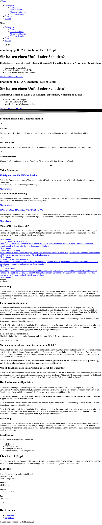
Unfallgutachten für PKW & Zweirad (19, 175)
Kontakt (8, 19)
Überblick (14, 7)
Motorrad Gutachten (18, 12)
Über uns (8, 16)
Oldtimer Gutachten (18, 14)
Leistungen (9, 5)
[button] (51, 23)
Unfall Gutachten (17, 10)
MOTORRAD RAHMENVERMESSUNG (21, 209)
